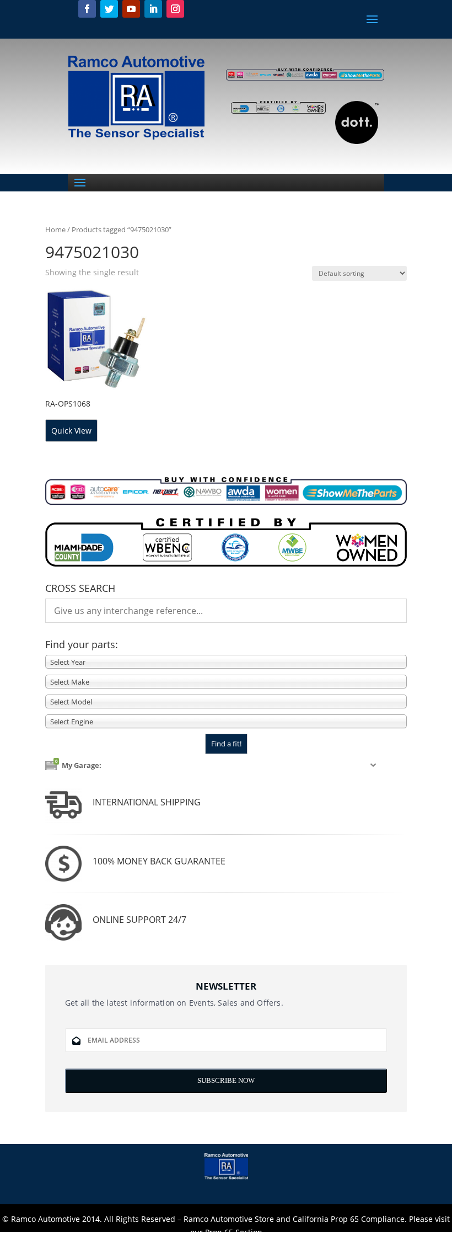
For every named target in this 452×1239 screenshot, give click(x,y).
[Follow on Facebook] (87, 9)
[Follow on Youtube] (131, 9)
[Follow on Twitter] (109, 9)
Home (55, 229)
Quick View (71, 430)
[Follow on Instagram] (175, 9)
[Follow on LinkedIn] (153, 9)
